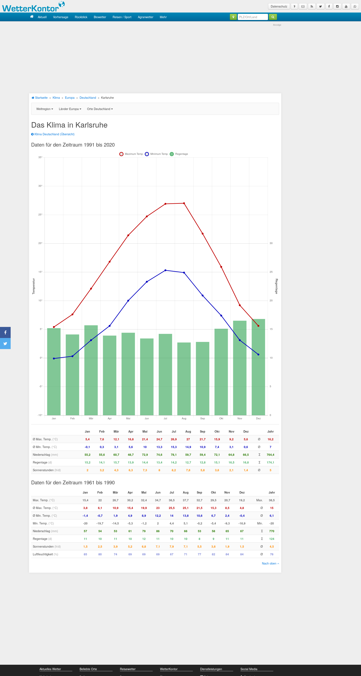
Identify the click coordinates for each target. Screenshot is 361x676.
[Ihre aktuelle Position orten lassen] (233, 17)
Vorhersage (60, 17)
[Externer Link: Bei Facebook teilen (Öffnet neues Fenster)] (5, 332)
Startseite (41, 97)
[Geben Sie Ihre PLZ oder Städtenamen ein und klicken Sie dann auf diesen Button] (273, 17)
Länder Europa (69, 109)
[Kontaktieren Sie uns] (303, 6)
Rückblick (81, 17)
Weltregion (43, 109)
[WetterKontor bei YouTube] (346, 6)
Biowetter (100, 17)
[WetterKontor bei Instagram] (337, 6)
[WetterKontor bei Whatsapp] (355, 6)
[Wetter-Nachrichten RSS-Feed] (312, 6)
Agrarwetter (145, 17)
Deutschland (88, 97)
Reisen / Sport (122, 17)
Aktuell (42, 17)
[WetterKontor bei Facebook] (329, 6)
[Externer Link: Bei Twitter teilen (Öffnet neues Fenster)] (5, 343)
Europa (70, 97)
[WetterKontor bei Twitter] (321, 6)
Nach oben (269, 563)
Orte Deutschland (99, 109)
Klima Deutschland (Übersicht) (54, 134)
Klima (56, 97)
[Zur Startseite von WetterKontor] (32, 17)
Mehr (163, 17)
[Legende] (294, 6)
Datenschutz (279, 6)
